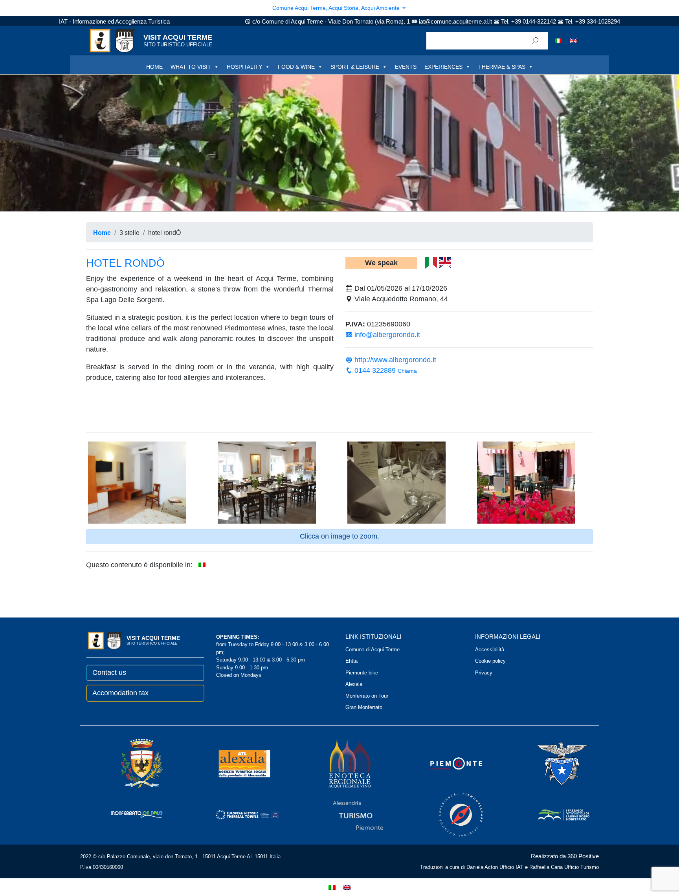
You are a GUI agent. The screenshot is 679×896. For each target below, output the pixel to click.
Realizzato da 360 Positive (565, 856)
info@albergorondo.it (386, 335)
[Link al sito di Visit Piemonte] (445, 763)
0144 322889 (384, 370)
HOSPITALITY (244, 67)
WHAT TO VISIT (191, 67)
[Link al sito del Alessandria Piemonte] (347, 814)
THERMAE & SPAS (501, 67)
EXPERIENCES (443, 67)
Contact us (109, 672)
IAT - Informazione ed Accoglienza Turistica (114, 21)
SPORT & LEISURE (354, 67)
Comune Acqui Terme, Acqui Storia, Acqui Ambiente (336, 8)
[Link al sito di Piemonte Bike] (450, 814)
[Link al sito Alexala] (233, 763)
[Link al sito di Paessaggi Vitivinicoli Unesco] (553, 814)
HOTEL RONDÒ (125, 263)
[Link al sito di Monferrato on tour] (126, 814)
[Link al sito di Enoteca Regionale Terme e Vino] (339, 763)
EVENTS (406, 67)
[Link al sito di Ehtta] (236, 814)
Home (102, 232)
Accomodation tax (120, 693)
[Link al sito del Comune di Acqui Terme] (131, 763)
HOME (154, 67)
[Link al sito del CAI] (551, 763)
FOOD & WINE (296, 67)
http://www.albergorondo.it (394, 360)
